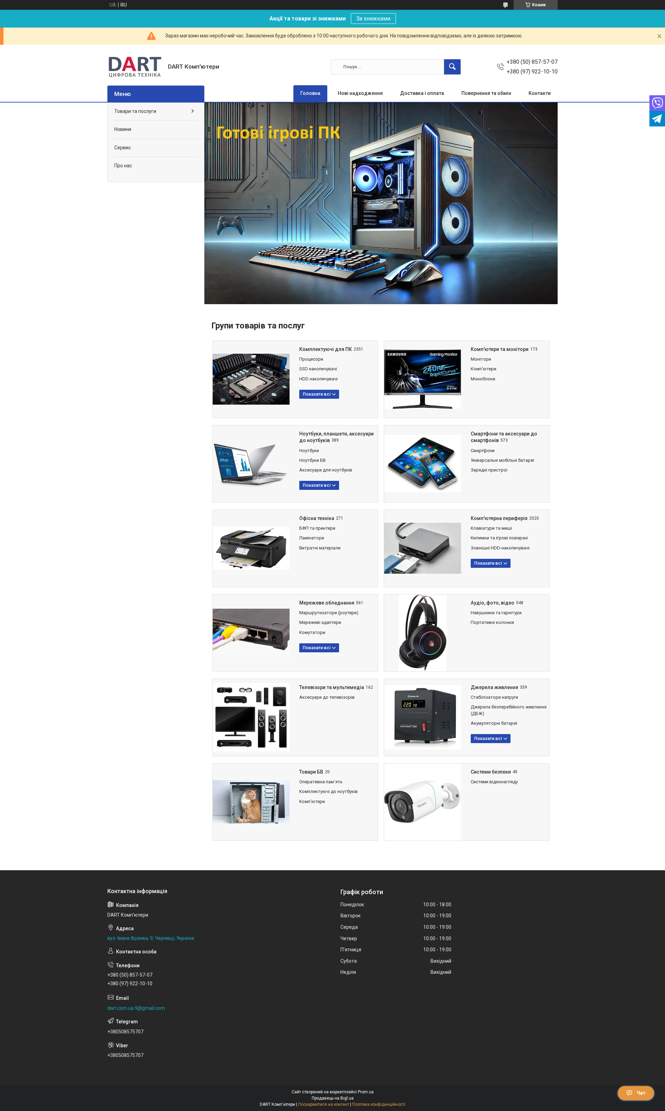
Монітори (481, 359)
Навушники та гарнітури (496, 612)
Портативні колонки (492, 622)
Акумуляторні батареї (494, 723)
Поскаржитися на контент (323, 1104)
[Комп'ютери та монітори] (422, 379)
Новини (122, 129)
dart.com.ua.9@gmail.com (136, 1008)
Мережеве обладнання (326, 603)
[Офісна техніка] (251, 548)
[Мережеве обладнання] (251, 632)
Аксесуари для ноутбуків (325, 470)
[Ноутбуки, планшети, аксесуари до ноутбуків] (251, 463)
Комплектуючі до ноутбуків (328, 791)
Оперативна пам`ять (321, 781)
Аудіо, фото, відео (492, 603)
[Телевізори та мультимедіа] (251, 717)
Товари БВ (311, 772)
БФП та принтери (317, 528)
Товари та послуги (135, 111)
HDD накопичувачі (318, 378)
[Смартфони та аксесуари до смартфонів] (422, 463)
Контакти (540, 93)
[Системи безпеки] (422, 802)
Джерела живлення (494, 687)
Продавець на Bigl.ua (333, 1098)
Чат (641, 1093)
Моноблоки (483, 378)
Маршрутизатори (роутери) (328, 612)
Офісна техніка (316, 518)
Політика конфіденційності (378, 1104)
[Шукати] (452, 66)
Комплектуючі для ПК (325, 349)
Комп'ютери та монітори (500, 349)
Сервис (122, 147)
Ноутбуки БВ (312, 460)
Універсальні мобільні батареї (502, 460)
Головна (310, 93)
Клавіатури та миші (491, 528)
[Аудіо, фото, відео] (422, 632)
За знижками (373, 18)
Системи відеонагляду (494, 781)
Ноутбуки (309, 450)
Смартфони (483, 450)
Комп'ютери (483, 368)
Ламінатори (311, 537)
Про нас (123, 165)
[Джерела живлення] (422, 717)
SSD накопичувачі (318, 368)
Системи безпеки (491, 772)
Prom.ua (366, 1092)
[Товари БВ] (251, 802)
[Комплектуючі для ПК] (251, 379)
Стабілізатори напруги (494, 697)
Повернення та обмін (486, 93)
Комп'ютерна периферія (499, 518)
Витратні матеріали (319, 547)
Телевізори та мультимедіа (331, 687)
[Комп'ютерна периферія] (422, 548)
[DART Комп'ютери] (135, 66)
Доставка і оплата (422, 93)
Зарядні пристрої (489, 470)
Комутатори (312, 632)
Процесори (311, 359)
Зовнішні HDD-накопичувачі (500, 547)
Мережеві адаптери (320, 622)
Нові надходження (360, 93)
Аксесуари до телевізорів (327, 697)
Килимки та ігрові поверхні (499, 537)
